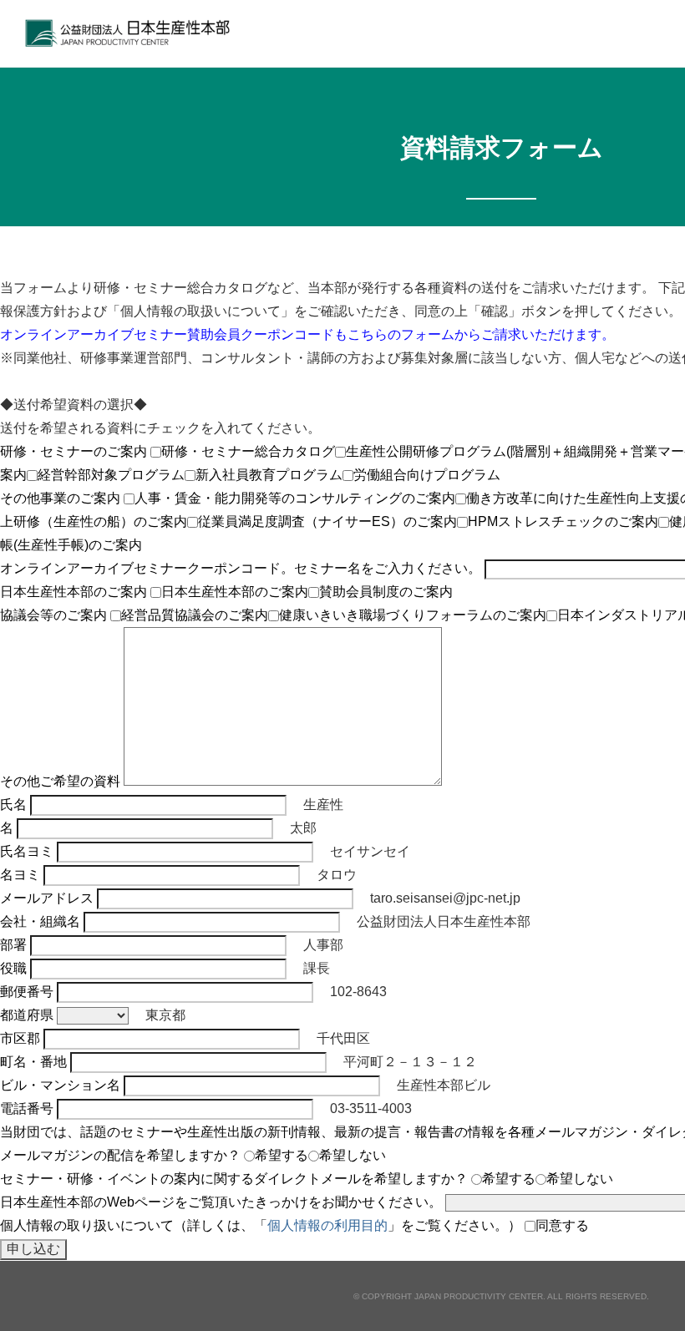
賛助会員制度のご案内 (386, 592)
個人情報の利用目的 (327, 1225)
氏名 (13, 804)
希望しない (352, 1155)
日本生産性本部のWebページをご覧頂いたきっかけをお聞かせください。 (221, 1202)
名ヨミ (20, 875)
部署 (13, 945)
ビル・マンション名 (60, 1085)
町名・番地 (33, 1062)
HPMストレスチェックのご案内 (563, 521)
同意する (562, 1225)
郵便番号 (26, 991)
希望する (281, 1155)
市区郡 (20, 1038)
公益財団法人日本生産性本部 (132, 33)
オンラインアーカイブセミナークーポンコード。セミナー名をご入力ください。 (240, 568)
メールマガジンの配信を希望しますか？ (120, 1155)
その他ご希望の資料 (60, 781)
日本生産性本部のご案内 (73, 592)
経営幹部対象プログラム (111, 475)
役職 (13, 968)
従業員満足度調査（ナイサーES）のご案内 (327, 521)
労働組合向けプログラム (426, 475)
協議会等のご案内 (53, 615)
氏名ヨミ (26, 851)
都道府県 (26, 1015)
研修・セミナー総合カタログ (248, 451)
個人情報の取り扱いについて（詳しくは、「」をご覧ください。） (260, 1225)
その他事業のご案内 (60, 498)
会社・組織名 (40, 921)
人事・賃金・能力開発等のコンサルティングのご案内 (294, 498)
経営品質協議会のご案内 (194, 615)
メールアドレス (47, 898)
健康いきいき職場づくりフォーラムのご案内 (412, 615)
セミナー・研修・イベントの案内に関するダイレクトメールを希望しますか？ (234, 1179)
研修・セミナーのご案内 (73, 451)
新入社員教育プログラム (268, 475)
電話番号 (26, 1108)
